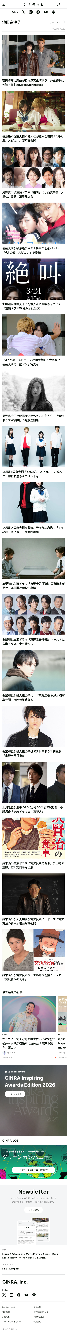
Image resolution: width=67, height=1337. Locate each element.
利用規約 (37, 1321)
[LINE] (53, 12)
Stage (46, 1254)
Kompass (14, 1269)
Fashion (41, 1258)
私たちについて (8, 1307)
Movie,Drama (33, 1254)
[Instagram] (31, 12)
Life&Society (9, 1258)
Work (22, 1258)
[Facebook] (38, 12)
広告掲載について (41, 1312)
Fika (4, 1269)
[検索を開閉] (58, 4)
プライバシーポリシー (11, 1321)
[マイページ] (3, 4)
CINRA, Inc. (15, 1282)
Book (55, 1254)
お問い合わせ (39, 1317)
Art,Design (17, 1254)
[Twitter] (23, 12)
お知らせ (6, 1317)
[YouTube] (46, 12)
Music (5, 1254)
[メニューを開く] (63, 4)
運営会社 (37, 1307)
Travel (31, 1258)
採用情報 (6, 1312)
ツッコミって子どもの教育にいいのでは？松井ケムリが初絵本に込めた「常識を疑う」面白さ (29, 1043)
